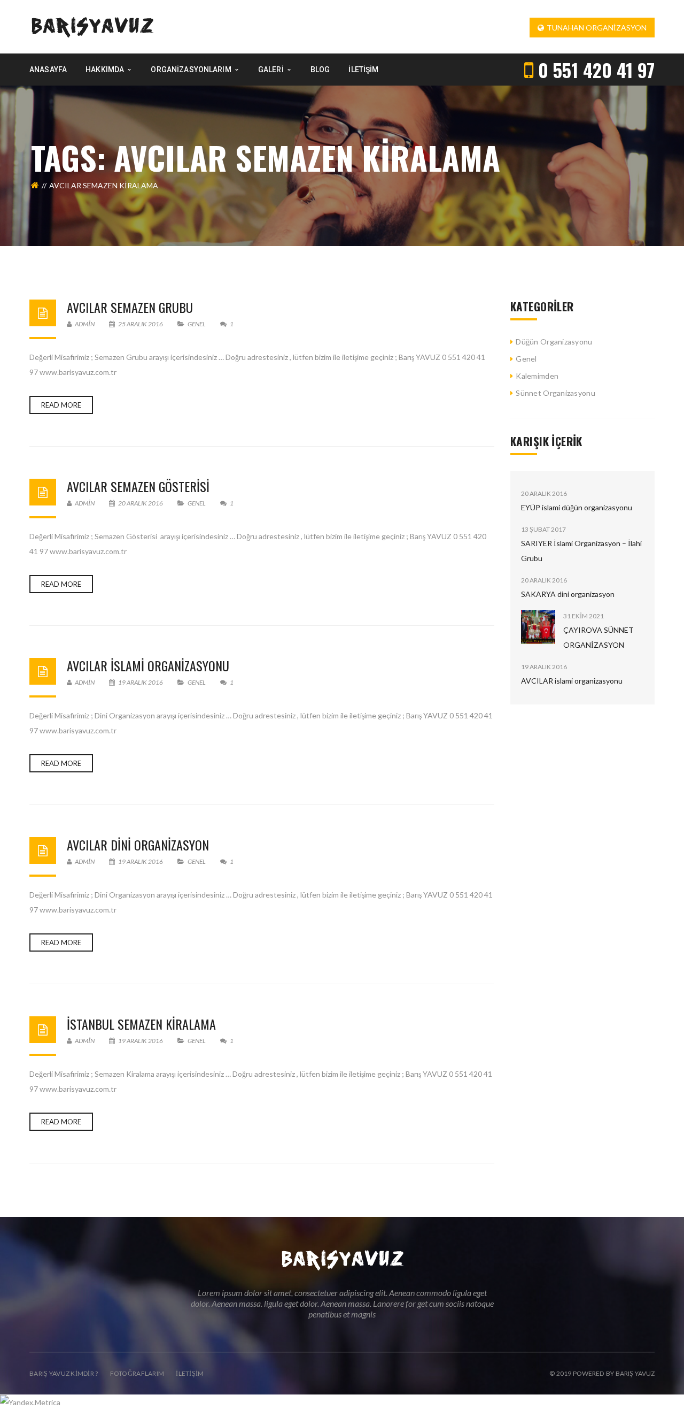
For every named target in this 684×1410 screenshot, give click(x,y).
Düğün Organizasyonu (554, 341)
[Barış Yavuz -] (92, 25)
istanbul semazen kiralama (141, 1023)
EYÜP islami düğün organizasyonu (576, 507)
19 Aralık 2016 (140, 682)
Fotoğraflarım (137, 1373)
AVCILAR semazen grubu (130, 307)
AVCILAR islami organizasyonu (148, 665)
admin (84, 324)
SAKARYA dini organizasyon (568, 594)
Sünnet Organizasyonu (555, 392)
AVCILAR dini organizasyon (138, 844)
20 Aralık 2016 (140, 503)
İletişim (190, 1373)
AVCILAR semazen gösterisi (138, 486)
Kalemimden (537, 375)
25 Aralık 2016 (140, 324)
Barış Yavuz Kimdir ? (63, 1373)
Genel (197, 324)
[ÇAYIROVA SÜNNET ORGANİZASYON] (538, 627)
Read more (61, 405)
